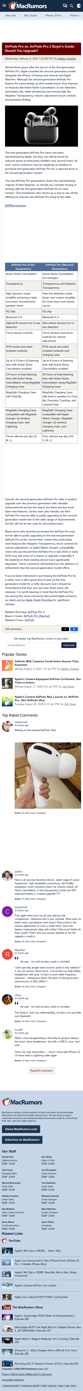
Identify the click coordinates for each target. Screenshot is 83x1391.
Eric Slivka (47, 1157)
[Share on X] (65, 629)
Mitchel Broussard (11, 1183)
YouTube (14, 1240)
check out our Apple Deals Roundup (31, 600)
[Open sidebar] (78, 6)
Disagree (41, 813)
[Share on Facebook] (74, 629)
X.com (12, 1163)
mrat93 (19, 1029)
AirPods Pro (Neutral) (37, 616)
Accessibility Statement (13, 1380)
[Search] (72, 6)
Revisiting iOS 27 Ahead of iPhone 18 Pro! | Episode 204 (46, 1363)
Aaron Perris (48, 1222)
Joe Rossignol (49, 1170)
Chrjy (18, 995)
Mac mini (11, 15)
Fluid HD (52, 1385)
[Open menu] (4, 6)
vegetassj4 (21, 722)
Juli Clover (68, 686)
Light (67, 1385)
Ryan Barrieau (49, 1209)
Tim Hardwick (48, 1183)
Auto (61, 1385)
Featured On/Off (11, 1385)
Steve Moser (8, 1222)
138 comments (13, 629)
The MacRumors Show (27, 1307)
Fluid (44, 1385)
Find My (16, 396)
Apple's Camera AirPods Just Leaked (35, 1285)
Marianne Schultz (50, 1196)
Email (4, 1163)
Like (33, 813)
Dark (73, 1385)
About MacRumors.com (21, 1129)
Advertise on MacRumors (22, 1139)
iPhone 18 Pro (53, 15)
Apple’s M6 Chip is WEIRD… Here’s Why (38, 1250)
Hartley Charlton (67, 58)
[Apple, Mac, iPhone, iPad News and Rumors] (27, 10)
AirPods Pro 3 (36, 612)
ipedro (18, 871)
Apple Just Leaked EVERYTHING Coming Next (41, 1297)
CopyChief (21, 907)
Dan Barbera (8, 1209)
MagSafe (34, 382)
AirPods (29, 620)
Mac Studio (30, 15)
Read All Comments (41, 1070)
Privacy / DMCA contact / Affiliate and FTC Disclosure (27, 1374)
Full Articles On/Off (30, 1385)
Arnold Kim (8, 1157)
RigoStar (20, 950)
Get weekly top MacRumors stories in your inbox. (41, 638)
